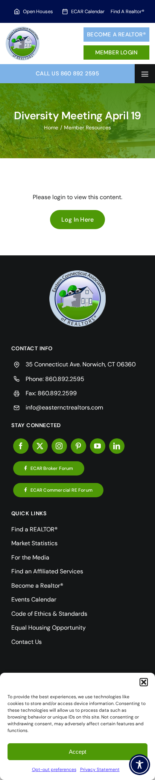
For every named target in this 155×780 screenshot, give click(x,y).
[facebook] (21, 446)
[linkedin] (117, 446)
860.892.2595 (64, 379)
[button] (143, 682)
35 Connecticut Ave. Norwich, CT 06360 (81, 364)
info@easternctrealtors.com (64, 407)
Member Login (116, 52)
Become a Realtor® (116, 34)
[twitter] (40, 446)
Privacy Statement (100, 769)
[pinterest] (78, 446)
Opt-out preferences (54, 769)
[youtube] (97, 446)
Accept (77, 751)
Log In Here (77, 220)
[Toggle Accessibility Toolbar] (139, 764)
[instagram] (59, 446)
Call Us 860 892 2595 (67, 73)
